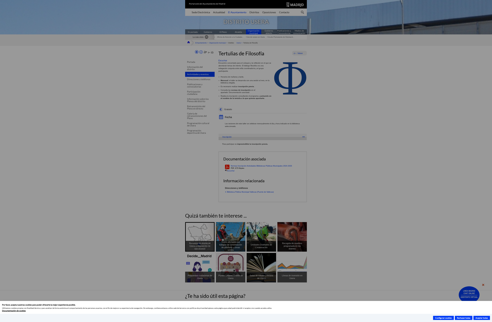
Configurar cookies (443, 318)
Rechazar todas (463, 318)
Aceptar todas (481, 318)
